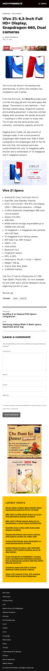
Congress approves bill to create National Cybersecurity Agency (21, 568)
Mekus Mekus (8, 663)
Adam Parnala (11, 37)
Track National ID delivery (12, 651)
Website (6, 395)
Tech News (16, 14)
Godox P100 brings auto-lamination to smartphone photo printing (23, 542)
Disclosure (6, 596)
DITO (4, 632)
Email (5, 385)
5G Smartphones (9, 620)
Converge (6, 636)
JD (11, 293)
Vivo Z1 (23, 298)
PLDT (5, 624)
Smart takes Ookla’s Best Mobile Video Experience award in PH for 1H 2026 (24, 509)
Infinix (5, 644)
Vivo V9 (18, 102)
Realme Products (9, 612)
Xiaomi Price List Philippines (13, 608)
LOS (4, 604)
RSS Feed (6, 593)
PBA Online (7, 640)
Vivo (16, 298)
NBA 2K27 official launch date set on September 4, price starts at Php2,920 (23, 522)
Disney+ (5, 655)
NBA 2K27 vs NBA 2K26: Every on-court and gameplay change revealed (23, 515)
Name (5, 374)
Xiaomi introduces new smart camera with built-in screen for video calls (23, 535)
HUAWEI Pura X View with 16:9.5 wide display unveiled (23, 529)
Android (6, 14)
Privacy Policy (8, 600)
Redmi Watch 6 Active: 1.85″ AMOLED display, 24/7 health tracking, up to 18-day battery (23, 550)
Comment (7, 351)
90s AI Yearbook (9, 659)
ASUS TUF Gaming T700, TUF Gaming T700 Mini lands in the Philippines (23, 575)
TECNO (5, 647)
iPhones (6, 616)
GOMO (5, 628)
